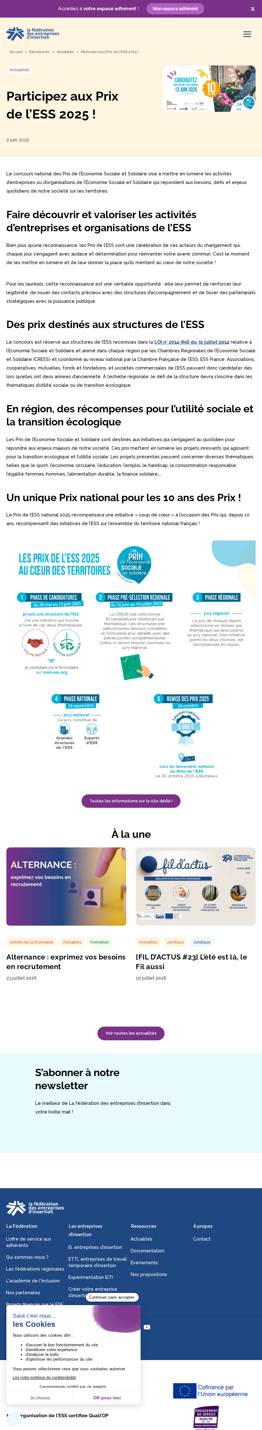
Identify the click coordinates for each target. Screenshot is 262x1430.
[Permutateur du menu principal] (247, 34)
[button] (131, 1033)
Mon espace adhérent (175, 8)
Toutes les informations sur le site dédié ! (131, 801)
